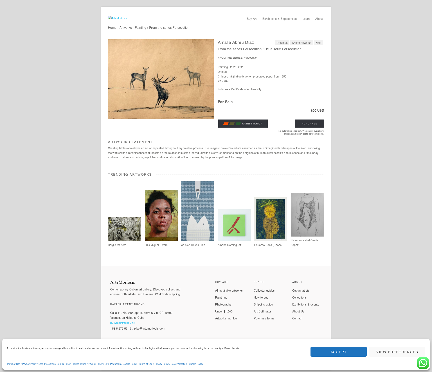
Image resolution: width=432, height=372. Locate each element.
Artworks (125, 27)
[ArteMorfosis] (216, 18)
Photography (223, 304)
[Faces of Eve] (307, 235)
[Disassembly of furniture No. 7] (234, 240)
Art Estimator (262, 311)
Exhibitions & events (305, 304)
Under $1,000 (223, 311)
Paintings (221, 297)
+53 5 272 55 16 (120, 328)
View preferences (397, 351)
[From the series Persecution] (161, 79)
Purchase (309, 123)
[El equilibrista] (270, 240)
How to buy (261, 297)
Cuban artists (301, 290)
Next (318, 42)
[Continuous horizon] (161, 240)
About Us (298, 311)
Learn (306, 18)
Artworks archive (226, 318)
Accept (339, 351)
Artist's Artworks (301, 42)
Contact (297, 318)
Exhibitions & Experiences (279, 18)
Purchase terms (264, 318)
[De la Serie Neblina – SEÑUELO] (197, 240)
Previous (282, 42)
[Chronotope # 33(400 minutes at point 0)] (124, 240)
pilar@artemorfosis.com (149, 328)
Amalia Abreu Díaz (236, 42)
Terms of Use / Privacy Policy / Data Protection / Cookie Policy (39, 363)
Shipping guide (263, 304)
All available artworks (229, 290)
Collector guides (264, 290)
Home (112, 27)
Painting (140, 27)
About (319, 18)
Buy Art (252, 18)
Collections (299, 297)
